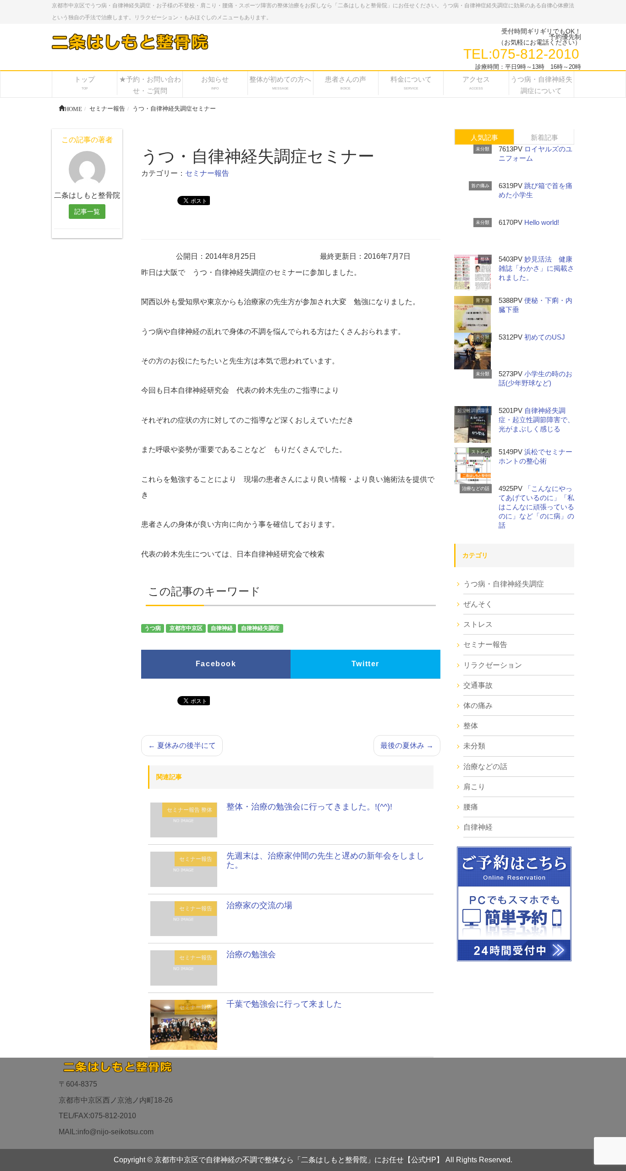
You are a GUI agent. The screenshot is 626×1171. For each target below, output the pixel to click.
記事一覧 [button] (87, 211)
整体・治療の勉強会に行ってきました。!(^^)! (309, 806)
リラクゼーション (492, 665)
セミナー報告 (207, 173)
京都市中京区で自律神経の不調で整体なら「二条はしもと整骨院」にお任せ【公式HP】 (299, 1160)
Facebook (216, 664)
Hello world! (541, 222)
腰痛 (470, 807)
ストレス (480, 451)
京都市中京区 (186, 628)
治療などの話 (475, 488)
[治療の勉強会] (183, 967)
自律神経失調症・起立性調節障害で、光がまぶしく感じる (536, 420)
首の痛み (480, 185)
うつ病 (152, 628)
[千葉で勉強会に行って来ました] (183, 1024)
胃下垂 (482, 300)
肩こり (474, 787)
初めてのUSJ (544, 337)
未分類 (482, 148)
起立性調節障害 (473, 410)
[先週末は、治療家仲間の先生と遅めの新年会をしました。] (183, 869)
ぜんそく (478, 604)
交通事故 (478, 685)
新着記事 (544, 137)
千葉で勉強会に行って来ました (284, 1004)
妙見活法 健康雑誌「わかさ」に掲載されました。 (536, 268)
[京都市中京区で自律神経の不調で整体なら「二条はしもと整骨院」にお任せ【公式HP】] (129, 41)
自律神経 (222, 628)
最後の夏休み (407, 745)
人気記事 (484, 137)
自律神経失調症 (260, 628)
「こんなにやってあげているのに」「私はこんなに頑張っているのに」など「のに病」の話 (536, 507)
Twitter (365, 664)
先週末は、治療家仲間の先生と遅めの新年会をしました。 (325, 860)
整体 (206, 810)
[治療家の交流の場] (183, 918)
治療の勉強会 (251, 954)
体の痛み (478, 705)
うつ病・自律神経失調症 (503, 584)
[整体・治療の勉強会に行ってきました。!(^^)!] (183, 819)
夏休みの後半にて (182, 745)
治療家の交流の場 (259, 905)
